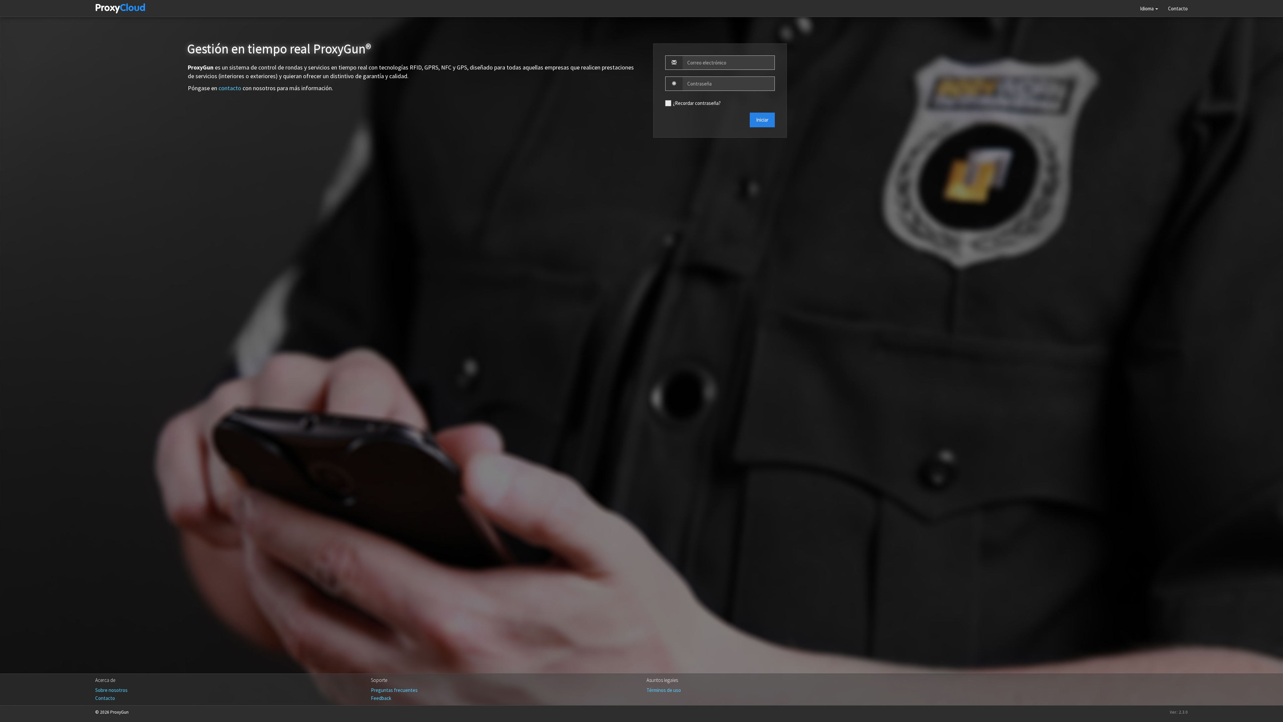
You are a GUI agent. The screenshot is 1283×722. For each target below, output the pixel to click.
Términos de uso (664, 690)
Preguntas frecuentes (394, 690)
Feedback (381, 698)
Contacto (1178, 8)
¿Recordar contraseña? (697, 103)
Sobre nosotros (111, 690)
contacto (230, 88)
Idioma (1147, 8)
